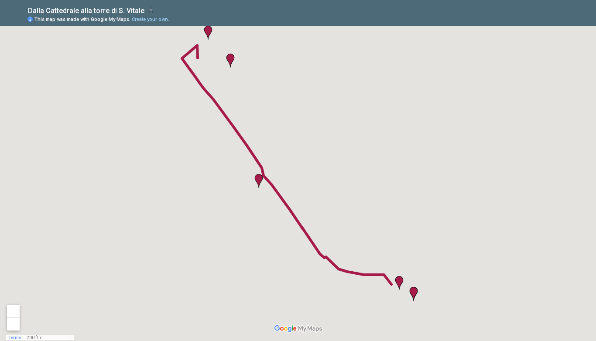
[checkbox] (151, 10)
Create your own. (150, 19)
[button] (399, 283)
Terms (15, 337)
